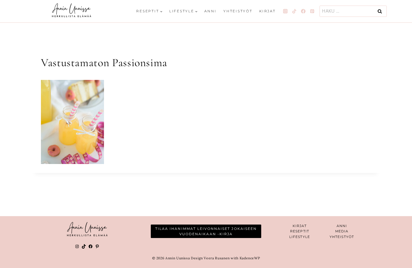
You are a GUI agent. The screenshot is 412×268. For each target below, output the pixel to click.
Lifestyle (299, 237)
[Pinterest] (312, 11)
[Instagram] (285, 11)
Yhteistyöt (238, 11)
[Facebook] (303, 11)
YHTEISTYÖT (342, 237)
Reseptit (299, 231)
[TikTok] (294, 11)
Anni (210, 11)
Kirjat (267, 11)
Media (342, 231)
